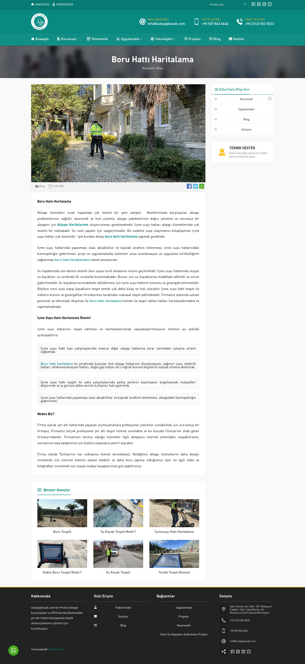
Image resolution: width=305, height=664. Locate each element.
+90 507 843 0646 (215, 23)
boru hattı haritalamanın (72, 259)
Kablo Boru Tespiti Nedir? (62, 572)
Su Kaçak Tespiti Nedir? (118, 531)
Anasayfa (148, 68)
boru (94, 300)
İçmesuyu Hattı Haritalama (174, 531)
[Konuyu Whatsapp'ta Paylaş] (201, 186)
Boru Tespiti (62, 531)
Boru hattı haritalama (57, 363)
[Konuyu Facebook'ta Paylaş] (189, 186)
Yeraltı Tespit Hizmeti (174, 572)
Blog (160, 68)
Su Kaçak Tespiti (118, 572)
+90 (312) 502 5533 (259, 23)
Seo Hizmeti (55, 649)
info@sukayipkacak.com (166, 23)
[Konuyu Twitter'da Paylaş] (195, 186)
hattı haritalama (109, 300)
